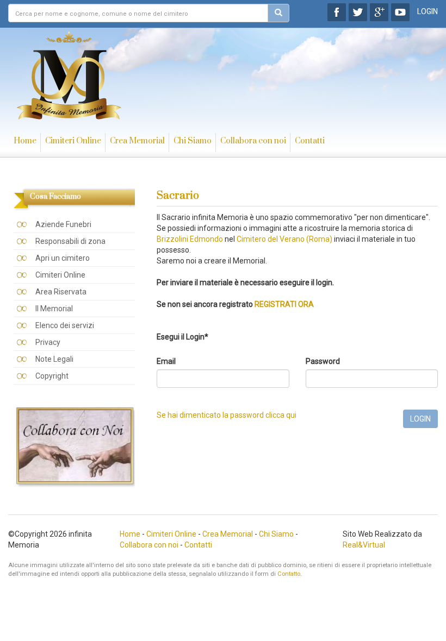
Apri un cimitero (62, 258)
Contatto (288, 573)
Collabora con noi (253, 141)
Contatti (310, 141)
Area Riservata (60, 291)
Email (166, 361)
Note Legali (54, 359)
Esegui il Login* (182, 336)
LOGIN (427, 11)
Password (323, 361)
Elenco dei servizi (64, 325)
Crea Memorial (137, 141)
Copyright (52, 376)
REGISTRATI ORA (284, 304)
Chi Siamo (193, 141)
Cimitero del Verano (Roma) (284, 239)
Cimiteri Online (73, 141)
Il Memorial (54, 308)
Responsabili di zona (70, 241)
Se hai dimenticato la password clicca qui (226, 415)
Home (25, 141)
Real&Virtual (364, 545)
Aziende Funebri (63, 224)
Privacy (47, 342)
